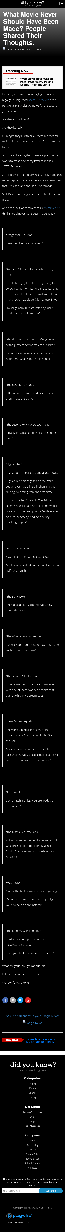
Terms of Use (32, 1158)
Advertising (32, 1145)
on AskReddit (51, 208)
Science (32, 1092)
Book (32, 1116)
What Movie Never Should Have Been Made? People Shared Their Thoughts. (37, 82)
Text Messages (32, 1125)
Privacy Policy (32, 1154)
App (32, 1121)
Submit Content (32, 1163)
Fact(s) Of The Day (32, 1112)
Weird (32, 1083)
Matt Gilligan (14, 49)
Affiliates (32, 1167)
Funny (32, 1088)
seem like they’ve (38, 100)
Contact (32, 1149)
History (32, 1097)
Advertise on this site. (19, 1222)
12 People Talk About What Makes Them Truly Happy (41, 1040)
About (32, 1140)
